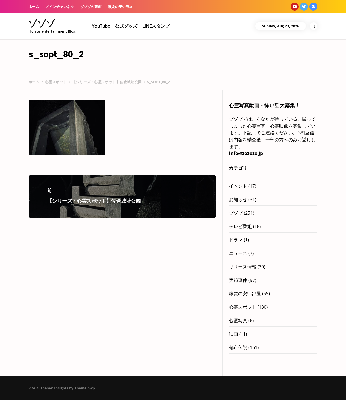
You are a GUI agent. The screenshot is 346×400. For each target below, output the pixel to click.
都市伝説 (238, 347)
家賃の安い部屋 (120, 6)
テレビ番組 (240, 226)
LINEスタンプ (156, 26)
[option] (64, 389)
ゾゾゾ (42, 23)
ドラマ (236, 240)
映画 (233, 334)
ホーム (34, 6)
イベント (238, 186)
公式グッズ (126, 26)
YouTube (101, 26)
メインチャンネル (60, 6)
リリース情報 (242, 267)
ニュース (238, 253)
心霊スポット (242, 307)
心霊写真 (238, 320)
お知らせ (238, 199)
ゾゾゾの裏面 (91, 6)
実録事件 (238, 280)
